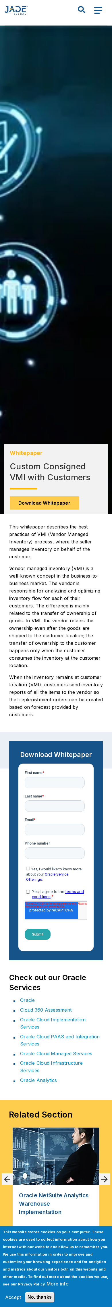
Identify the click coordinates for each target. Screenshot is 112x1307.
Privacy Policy (31, 1284)
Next (104, 1179)
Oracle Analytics (38, 1080)
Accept (13, 1297)
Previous (7, 1179)
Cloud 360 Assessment (46, 1010)
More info (58, 1284)
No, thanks (40, 1297)
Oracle (27, 1000)
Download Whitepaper (44, 503)
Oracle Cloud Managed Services (56, 1053)
